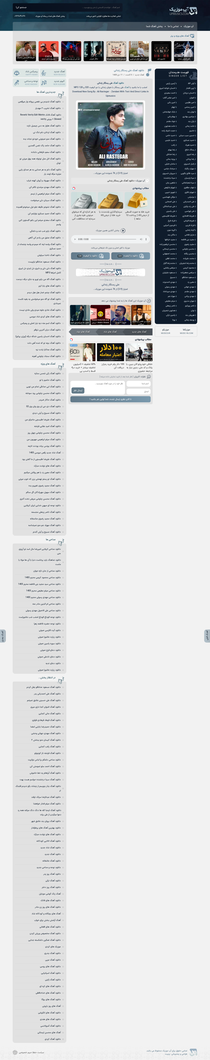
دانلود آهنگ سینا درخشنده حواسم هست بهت (40, 779)
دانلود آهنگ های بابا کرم (50, 286)
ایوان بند (190, 111)
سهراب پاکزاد (189, 168)
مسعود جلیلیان (168, 272)
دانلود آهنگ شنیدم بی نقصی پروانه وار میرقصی (39, 101)
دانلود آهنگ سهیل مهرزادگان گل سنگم (43, 492)
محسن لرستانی (169, 249)
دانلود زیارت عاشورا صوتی (49, 637)
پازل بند (191, 121)
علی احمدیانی (188, 201)
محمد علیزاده (188, 258)
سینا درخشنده (169, 178)
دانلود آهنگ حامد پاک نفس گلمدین (44, 145)
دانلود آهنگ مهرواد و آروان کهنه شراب (44, 180)
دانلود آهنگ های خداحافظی (48, 993)
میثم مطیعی (170, 301)
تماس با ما (173, 26)
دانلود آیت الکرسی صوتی (50, 630)
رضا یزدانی (190, 159)
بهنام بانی (171, 116)
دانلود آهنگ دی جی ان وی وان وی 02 (43, 406)
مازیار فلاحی (189, 234)
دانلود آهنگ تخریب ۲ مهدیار (48, 108)
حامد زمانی (189, 126)
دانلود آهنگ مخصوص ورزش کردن (45, 933)
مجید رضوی (189, 244)
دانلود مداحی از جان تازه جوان (47, 571)
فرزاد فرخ (171, 220)
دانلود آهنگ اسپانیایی (51, 973)
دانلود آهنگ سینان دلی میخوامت (46, 200)
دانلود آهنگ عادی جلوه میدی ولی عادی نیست (40, 310)
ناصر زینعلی (170, 305)
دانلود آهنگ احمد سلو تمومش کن (45, 766)
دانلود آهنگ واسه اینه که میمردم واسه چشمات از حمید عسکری (39, 246)
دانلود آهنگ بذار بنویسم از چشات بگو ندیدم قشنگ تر (38, 788)
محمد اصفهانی (169, 253)
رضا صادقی (170, 154)
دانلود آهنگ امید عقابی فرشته (47, 426)
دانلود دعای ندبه (53, 663)
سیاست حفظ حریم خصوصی (31, 1052)
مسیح (172, 277)
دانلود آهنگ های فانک (51, 900)
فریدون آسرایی (169, 225)
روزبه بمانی (170, 159)
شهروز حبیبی (170, 192)
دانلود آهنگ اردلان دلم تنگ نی (47, 132)
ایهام (173, 107)
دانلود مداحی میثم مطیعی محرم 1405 (43, 590)
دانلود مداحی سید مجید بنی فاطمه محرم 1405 (39, 584)
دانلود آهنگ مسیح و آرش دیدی (46, 413)
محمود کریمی (188, 267)
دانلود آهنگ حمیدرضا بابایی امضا (45, 726)
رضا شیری (190, 154)
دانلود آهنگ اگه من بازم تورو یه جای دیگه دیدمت (38, 279)
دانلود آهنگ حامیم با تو (50, 380)
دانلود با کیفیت (128, 256)
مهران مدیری (189, 301)
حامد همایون (169, 126)
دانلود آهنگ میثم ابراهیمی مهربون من (44, 439)
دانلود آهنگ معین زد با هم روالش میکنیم (42, 472)
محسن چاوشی (188, 249)
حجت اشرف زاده (168, 130)
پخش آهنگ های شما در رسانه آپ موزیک (50, 16)
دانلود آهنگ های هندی (50, 1019)
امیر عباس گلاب (169, 97)
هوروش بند (189, 315)
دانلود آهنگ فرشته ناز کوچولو (47, 753)
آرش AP (191, 83)
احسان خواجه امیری (167, 88)
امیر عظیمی (189, 102)
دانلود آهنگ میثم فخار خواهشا (47, 803)
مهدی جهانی (189, 287)
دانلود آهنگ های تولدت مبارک (47, 466)
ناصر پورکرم (189, 305)
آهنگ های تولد (83, 332)
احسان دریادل (188, 93)
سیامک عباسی (169, 168)
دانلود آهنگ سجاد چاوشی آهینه (46, 356)
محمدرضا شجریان (186, 263)
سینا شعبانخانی (188, 182)
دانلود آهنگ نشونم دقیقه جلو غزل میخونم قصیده (38, 207)
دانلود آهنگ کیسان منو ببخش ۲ (46, 740)
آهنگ (126, 87)
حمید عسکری (188, 140)
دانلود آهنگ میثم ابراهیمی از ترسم (46, 193)
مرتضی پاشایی (169, 267)
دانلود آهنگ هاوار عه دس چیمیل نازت (44, 125)
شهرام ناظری (189, 192)
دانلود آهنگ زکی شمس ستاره (47, 373)
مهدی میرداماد (169, 291)
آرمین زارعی (170, 83)
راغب (173, 145)
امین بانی (171, 102)
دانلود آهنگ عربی (53, 960)
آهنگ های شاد (110, 332)
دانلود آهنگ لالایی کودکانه (48, 841)
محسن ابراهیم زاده (167, 244)
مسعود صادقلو (188, 277)
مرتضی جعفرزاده (187, 272)
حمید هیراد (189, 145)
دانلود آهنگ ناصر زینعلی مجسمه (46, 512)
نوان (192, 310)
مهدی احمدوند (169, 282)
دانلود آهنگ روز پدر (52, 874)
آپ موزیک (183, 11)
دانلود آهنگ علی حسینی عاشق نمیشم (44, 700)
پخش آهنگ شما (154, 26)
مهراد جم (171, 296)
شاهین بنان (170, 182)
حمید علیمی (170, 140)
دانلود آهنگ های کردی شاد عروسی (45, 316)
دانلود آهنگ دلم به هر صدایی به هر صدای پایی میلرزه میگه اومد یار (40, 172)
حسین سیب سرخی (186, 135)
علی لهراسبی (189, 211)
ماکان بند (171, 234)
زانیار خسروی (189, 164)
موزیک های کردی (53, 946)
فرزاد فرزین (189, 225)
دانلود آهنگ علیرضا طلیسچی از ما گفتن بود (41, 459)
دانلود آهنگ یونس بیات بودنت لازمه (44, 446)
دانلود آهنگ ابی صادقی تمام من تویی (43, 386)
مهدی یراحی (189, 296)
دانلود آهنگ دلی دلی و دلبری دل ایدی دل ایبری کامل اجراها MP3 (39, 270)
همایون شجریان (168, 310)
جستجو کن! (21, 7)
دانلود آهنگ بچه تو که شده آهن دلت (44, 343)
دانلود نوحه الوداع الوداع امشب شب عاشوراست (40, 617)
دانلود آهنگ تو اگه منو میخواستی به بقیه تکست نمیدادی (39, 301)
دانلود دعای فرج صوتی (50, 650)
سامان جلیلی (170, 164)
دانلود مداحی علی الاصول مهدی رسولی (43, 610)
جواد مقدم (170, 121)
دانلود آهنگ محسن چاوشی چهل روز (44, 433)
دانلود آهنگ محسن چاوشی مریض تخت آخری (40, 499)
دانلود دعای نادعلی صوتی (49, 656)
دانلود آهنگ (118, 83)
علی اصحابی (170, 201)
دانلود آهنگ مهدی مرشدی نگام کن (45, 187)
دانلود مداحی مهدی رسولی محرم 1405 (43, 597)
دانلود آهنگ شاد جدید (50, 847)
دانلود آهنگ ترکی (53, 880)
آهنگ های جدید (139, 332)
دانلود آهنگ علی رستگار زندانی (129, 70)
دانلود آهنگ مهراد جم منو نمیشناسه (44, 525)
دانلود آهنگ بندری (52, 953)
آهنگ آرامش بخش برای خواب (47, 920)
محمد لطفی (170, 258)
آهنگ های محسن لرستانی (49, 1032)
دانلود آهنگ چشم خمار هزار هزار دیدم (44, 292)
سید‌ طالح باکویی (187, 173)
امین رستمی (189, 107)
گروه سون (171, 230)
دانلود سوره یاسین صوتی (49, 643)
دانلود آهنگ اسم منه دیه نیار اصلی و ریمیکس (40, 323)
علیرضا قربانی (189, 220)
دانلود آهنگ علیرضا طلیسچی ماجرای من (43, 419)
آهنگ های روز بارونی (51, 1006)
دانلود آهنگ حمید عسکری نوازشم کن (44, 213)
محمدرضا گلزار (169, 263)
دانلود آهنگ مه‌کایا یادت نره (48, 349)
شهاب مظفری (189, 187)
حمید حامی (170, 135)
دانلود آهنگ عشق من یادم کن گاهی (44, 237)
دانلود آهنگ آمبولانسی (50, 1026)
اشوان (192, 97)
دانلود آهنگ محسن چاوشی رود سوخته (43, 393)
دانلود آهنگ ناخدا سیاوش (49, 255)
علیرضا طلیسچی (168, 216)
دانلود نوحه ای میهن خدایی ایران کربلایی (42, 505)
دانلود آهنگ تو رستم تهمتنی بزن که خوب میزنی (39, 479)
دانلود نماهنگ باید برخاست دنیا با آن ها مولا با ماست (39, 562)
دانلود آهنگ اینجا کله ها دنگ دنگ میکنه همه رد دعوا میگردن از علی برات (39, 812)
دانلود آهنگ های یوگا (51, 999)
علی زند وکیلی (188, 206)
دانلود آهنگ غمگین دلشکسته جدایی (44, 940)
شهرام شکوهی (169, 187)
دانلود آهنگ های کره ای (50, 986)
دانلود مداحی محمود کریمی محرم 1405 (43, 577)
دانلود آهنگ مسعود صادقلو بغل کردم (44, 687)
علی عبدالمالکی (169, 206)
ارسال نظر (78, 390)
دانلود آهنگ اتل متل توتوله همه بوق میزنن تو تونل (40, 161)
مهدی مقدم (189, 291)
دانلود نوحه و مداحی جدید (49, 867)
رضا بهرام (171, 149)
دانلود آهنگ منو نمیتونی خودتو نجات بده (42, 139)
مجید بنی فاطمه (187, 239)
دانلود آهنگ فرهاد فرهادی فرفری (46, 720)
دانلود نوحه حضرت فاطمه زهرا (47, 623)
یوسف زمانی (189, 320)
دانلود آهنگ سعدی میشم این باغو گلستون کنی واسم (40, 222)
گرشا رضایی (189, 230)
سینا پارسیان (189, 178)
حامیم (191, 130)
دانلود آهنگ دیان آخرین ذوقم (47, 330)
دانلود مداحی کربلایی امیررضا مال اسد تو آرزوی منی (40, 551)
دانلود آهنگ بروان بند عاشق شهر (46, 821)
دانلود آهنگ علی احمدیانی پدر (47, 693)
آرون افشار (190, 88)
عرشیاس (191, 197)
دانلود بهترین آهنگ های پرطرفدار (46, 828)
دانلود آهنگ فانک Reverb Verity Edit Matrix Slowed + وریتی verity (40, 117)
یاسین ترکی (170, 315)
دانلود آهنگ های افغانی (50, 927)
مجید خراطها (170, 239)
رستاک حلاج (189, 149)
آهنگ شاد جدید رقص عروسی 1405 (45, 452)
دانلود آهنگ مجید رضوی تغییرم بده (45, 485)
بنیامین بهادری (188, 116)
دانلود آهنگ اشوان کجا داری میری (45, 707)
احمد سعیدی (169, 93)
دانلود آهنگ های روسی (50, 966)
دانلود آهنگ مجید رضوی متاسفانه (45, 518)
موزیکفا (186, 331)
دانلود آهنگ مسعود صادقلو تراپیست (44, 262)
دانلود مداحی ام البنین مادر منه (46, 604)
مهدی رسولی (170, 287)
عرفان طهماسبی (168, 197)
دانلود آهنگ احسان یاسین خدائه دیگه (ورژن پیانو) (38, 336)
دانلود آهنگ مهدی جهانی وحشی (46, 733)
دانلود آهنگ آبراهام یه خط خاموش (45, 773)
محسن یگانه (189, 253)
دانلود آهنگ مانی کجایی (50, 713)
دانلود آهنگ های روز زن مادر (48, 907)
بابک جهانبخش (169, 111)
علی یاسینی (170, 211)
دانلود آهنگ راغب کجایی (50, 746)
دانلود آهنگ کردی (53, 1039)
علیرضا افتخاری (188, 216)
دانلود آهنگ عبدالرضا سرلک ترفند (46, 797)
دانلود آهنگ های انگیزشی (49, 1012)
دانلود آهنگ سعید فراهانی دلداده (46, 152)
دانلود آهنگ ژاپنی (53, 979)
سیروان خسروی (168, 173)
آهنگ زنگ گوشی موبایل (50, 894)
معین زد (191, 282)
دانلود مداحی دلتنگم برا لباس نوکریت (44, 759)
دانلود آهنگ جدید (53, 854)
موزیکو (165, 331)
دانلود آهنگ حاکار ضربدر (50, 400)
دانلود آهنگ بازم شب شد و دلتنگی (45, 231)
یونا (173, 320)
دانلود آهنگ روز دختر (51, 887)
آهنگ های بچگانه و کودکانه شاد (46, 913)
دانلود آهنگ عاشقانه (51, 861)
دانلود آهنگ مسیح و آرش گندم (47, 532)
